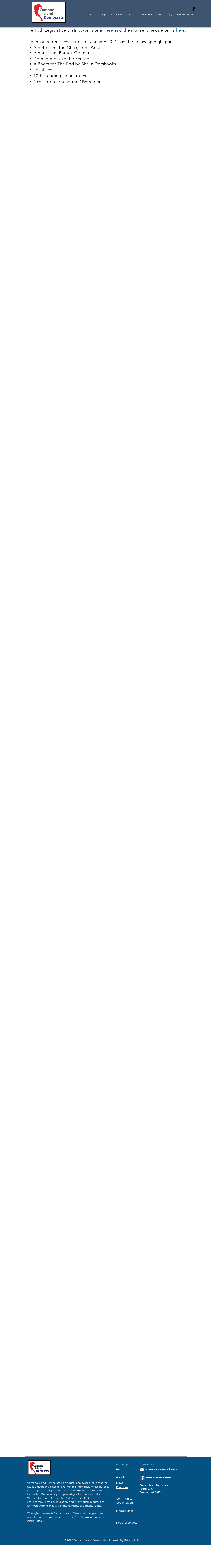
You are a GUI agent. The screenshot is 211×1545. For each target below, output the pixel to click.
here (109, 30)
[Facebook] (193, 8)
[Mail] (142, 1469)
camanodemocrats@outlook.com (162, 1469)
